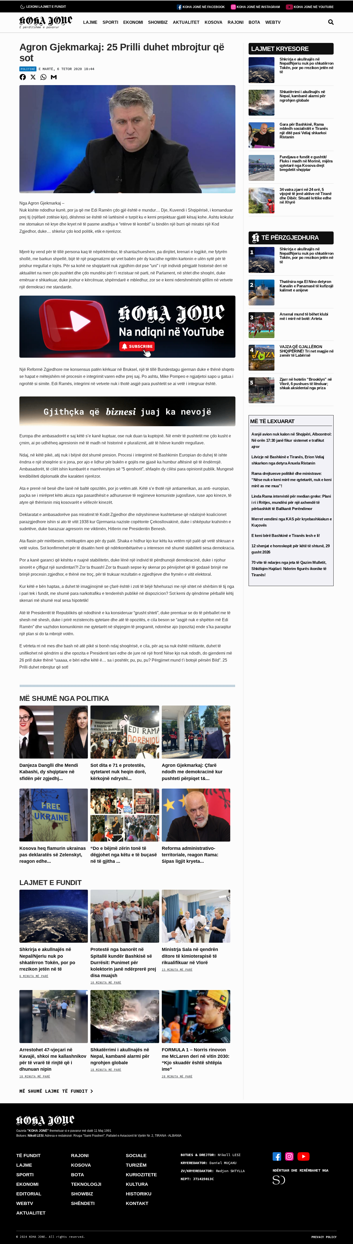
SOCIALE (136, 1155)
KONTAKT (137, 1203)
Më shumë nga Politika (64, 698)
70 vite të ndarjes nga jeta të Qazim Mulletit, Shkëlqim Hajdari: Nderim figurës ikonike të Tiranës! (288, 568)
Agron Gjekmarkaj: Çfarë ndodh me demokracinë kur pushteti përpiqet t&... (192, 772)
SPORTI (110, 22)
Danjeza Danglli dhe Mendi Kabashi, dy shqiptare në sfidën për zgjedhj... (48, 772)
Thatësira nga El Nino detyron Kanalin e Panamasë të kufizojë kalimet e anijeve (306, 285)
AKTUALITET (186, 22)
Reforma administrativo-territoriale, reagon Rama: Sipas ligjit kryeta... (190, 855)
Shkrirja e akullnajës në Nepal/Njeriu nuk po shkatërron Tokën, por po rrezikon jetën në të (307, 65)
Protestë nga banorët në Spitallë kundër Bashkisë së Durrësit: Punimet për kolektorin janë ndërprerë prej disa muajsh (123, 962)
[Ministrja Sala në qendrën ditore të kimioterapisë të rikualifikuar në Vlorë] (196, 916)
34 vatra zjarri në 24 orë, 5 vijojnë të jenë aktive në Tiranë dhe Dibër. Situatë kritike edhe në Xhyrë (305, 196)
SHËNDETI (83, 1203)
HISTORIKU (138, 1193)
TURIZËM (136, 1165)
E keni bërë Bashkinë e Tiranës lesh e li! (285, 535)
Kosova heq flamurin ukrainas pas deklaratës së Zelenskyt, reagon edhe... (52, 855)
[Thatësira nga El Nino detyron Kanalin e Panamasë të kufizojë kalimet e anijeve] (261, 292)
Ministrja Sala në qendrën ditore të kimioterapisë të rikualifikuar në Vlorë (190, 956)
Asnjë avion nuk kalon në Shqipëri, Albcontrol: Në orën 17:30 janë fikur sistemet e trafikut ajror (291, 440)
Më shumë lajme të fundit (54, 1091)
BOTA (254, 22)
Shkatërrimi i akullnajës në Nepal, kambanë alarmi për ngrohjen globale (119, 1056)
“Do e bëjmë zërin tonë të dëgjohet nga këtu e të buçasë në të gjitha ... (123, 855)
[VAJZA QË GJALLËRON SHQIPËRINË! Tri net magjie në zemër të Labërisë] (261, 357)
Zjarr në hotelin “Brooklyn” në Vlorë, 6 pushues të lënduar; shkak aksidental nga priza (306, 383)
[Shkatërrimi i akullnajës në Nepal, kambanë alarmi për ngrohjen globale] (124, 1016)
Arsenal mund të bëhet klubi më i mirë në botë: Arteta (304, 316)
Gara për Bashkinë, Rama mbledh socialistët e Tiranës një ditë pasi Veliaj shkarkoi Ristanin (304, 130)
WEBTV (273, 22)
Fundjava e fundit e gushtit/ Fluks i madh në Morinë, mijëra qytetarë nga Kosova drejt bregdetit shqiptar (306, 163)
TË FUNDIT (28, 1155)
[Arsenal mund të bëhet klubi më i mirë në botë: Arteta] (261, 325)
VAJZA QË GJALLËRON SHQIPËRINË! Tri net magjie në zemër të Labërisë (306, 350)
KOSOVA (213, 22)
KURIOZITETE (141, 1174)
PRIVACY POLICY (324, 1237)
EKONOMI (133, 22)
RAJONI (235, 22)
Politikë (28, 69)
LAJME (90, 22)
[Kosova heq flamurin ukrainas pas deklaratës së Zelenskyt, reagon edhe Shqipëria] (53, 815)
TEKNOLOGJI (86, 1184)
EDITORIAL (28, 1193)
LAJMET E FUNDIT (50, 883)
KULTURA (137, 1184)
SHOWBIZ (158, 22)
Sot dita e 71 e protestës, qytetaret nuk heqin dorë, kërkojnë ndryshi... (118, 772)
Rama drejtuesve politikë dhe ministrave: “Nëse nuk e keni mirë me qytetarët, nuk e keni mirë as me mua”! (291, 479)
